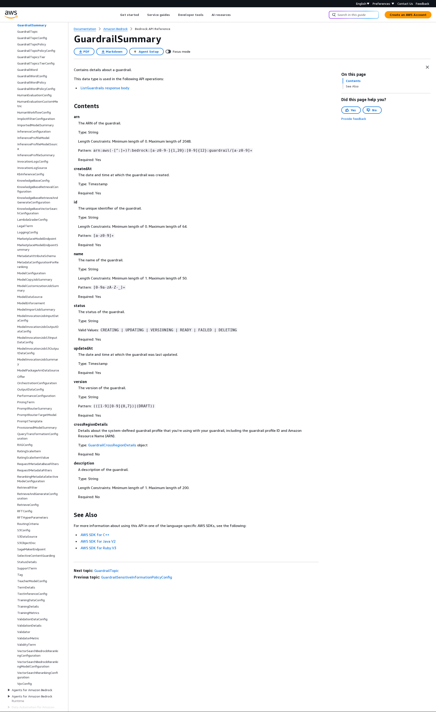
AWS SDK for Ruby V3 (98, 548)
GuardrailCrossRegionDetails (112, 445)
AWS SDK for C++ (95, 534)
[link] (152, 29)
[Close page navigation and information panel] (427, 67)
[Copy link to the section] (70, 106)
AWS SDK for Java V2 (98, 541)
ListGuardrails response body (105, 88)
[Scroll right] (234, 14)
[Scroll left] (117, 14)
